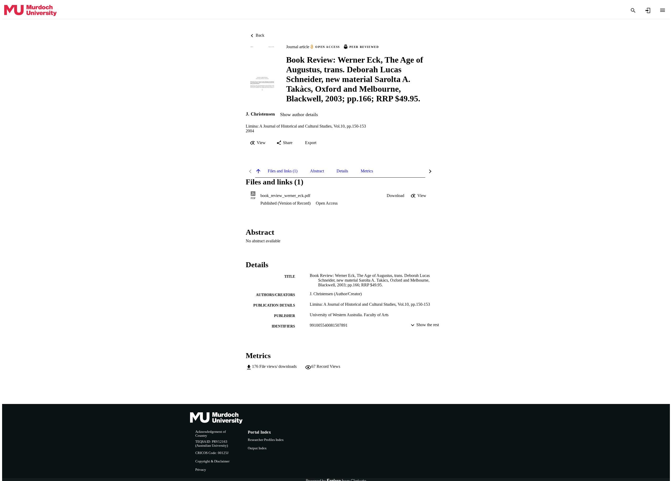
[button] (395, 195)
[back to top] (258, 171)
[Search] (633, 10)
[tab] (282, 171)
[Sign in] (648, 10)
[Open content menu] (662, 10)
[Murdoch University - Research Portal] (30, 11)
